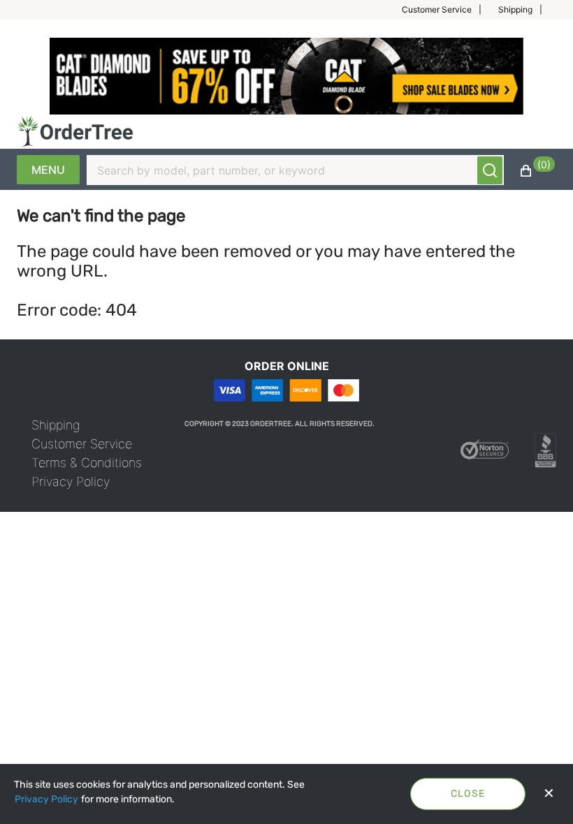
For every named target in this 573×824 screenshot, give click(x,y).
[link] (56, 424)
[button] (447, 10)
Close (468, 794)
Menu (48, 170)
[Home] (75, 131)
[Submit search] (489, 170)
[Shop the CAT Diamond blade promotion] (286, 76)
